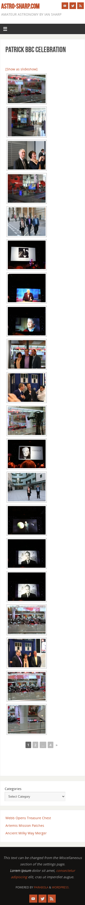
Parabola (41, 887)
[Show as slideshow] (21, 69)
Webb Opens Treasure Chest (28, 818)
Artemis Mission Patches (24, 825)
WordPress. (60, 887)
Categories (13, 788)
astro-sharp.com (20, 6)
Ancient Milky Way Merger (26, 833)
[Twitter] (72, 5)
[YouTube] (65, 5)
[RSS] (80, 5)
